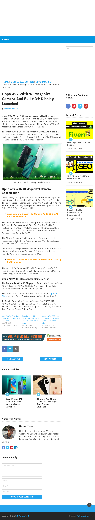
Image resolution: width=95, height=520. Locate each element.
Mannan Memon (11, 109)
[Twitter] (80, 106)
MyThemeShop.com (85, 516)
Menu (7, 39)
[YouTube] (86, 106)
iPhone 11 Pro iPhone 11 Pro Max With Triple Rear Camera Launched (47, 403)
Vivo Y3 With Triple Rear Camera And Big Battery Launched (11, 318)
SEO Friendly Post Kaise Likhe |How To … (78, 177)
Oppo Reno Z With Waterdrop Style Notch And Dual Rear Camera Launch (30, 319)
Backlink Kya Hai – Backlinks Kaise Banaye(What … (75, 212)
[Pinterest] (74, 106)
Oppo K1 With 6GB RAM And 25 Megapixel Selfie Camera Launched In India (50, 319)
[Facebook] (68, 106)
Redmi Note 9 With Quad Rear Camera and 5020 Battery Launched (14, 403)
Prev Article (13, 359)
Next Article (50, 359)
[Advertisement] (47, 18)
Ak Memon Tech (22, 516)
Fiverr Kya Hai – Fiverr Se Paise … (78, 143)
